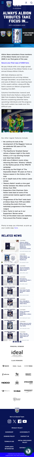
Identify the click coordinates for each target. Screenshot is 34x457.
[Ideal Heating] (17, 353)
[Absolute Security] (17, 399)
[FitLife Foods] (17, 366)
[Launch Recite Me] (28, 451)
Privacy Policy (17, 428)
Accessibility (25, 432)
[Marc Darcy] (17, 383)
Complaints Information (9, 447)
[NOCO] (5, 383)
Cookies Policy (9, 436)
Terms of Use (9, 441)
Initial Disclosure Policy (24, 441)
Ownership (9, 432)
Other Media (16, 455)
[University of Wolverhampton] (5, 391)
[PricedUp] (17, 374)
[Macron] (5, 366)
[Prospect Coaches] (28, 391)
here (16, 228)
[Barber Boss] (28, 366)
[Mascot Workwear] (28, 374)
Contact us (25, 436)
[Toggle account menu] (26, 2)
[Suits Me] (5, 374)
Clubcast (27, 455)
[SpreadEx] (28, 382)
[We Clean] (17, 391)
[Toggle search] (31, 2)
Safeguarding (24, 448)
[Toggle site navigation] (2, 2)
